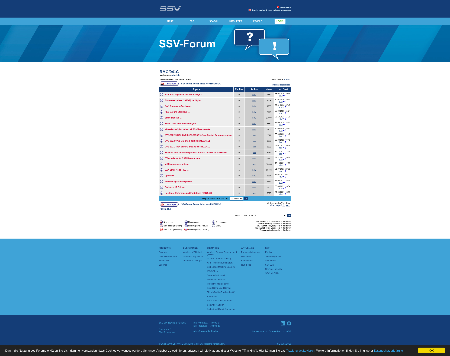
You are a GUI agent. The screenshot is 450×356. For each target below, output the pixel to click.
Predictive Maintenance (218, 284)
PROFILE (257, 21)
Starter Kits (164, 260)
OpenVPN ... (170, 175)
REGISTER (285, 7)
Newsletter (246, 256)
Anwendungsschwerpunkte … (180, 181)
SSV (267, 248)
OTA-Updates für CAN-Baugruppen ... (183, 158)
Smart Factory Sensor (193, 256)
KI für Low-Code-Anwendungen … (181, 123)
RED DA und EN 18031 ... (177, 112)
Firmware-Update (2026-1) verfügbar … (184, 100)
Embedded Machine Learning (221, 267)
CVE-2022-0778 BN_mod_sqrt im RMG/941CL (187, 141)
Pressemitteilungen (250, 252)
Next (288, 79)
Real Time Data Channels (219, 300)
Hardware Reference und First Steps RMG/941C (189, 193)
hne (254, 135)
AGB (288, 331)
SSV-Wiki (269, 265)
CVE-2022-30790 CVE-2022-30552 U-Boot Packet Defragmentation (198, 135)
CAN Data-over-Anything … (178, 106)
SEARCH (213, 21)
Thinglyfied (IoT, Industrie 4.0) (221, 292)
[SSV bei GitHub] (289, 323)
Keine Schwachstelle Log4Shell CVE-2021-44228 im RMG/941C (196, 152)
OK (431, 350)
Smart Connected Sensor (219, 288)
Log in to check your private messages (271, 10)
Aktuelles (247, 248)
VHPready (212, 296)
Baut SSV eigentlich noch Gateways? (183, 94)
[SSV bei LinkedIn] (283, 323)
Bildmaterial (247, 260)
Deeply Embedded (168, 256)
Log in (280, 21)
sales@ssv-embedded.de (205, 331)
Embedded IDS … (173, 118)
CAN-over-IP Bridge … (176, 187)
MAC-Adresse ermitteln (176, 164)
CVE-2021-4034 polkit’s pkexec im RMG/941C (187, 147)
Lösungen (213, 248)
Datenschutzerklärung (388, 350)
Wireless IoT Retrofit (192, 252)
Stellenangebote (273, 256)
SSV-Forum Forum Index (193, 84)
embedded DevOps (192, 260)
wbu (173, 75)
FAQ (192, 21)
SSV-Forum (270, 260)
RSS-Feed (246, 265)
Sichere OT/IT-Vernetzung (219, 258)
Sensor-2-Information (217, 275)
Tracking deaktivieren (300, 350)
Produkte (165, 248)
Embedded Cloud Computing (221, 309)
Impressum (258, 331)
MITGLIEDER (235, 21)
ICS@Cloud (212, 271)
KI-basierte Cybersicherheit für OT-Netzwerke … (189, 129)
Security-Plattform (215, 305)
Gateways (163, 252)
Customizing (190, 248)
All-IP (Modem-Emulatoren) (220, 263)
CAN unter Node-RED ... (176, 170)
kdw (178, 75)
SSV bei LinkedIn (273, 269)
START (169, 21)
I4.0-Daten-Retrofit (216, 279)
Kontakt (268, 252)
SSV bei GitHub (272, 273)
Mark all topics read (281, 85)
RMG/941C (169, 72)
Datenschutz (275, 331)
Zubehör (163, 265)
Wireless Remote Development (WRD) (222, 253)
